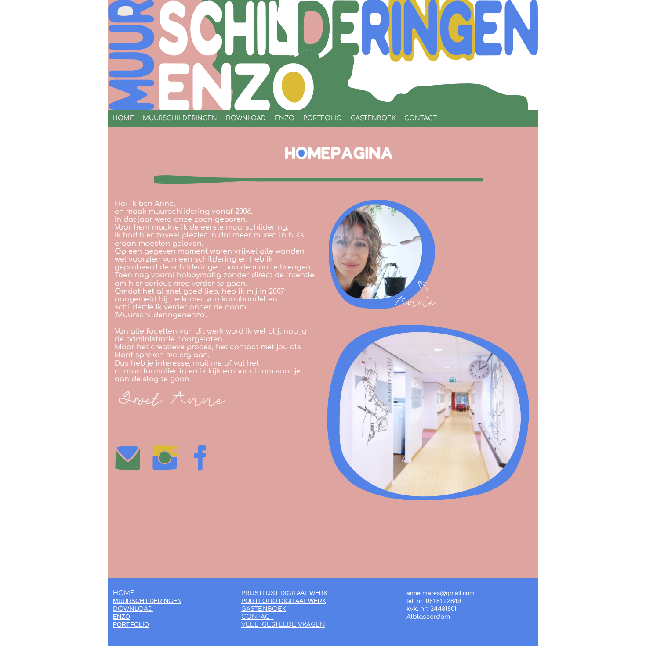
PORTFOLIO (322, 118)
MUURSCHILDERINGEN (180, 118)
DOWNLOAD (246, 118)
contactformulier (146, 371)
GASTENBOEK (373, 118)
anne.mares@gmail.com (440, 592)
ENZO (284, 118)
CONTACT (420, 118)
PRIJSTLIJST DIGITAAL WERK (284, 592)
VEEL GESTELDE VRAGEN (283, 624)
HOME (123, 118)
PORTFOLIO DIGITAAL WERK (283, 600)
